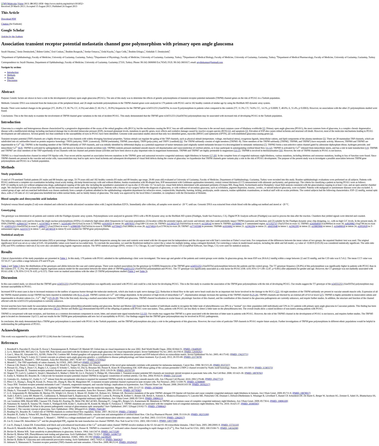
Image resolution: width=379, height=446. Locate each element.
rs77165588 (195, 226)
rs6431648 (273, 226)
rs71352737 (271, 223)
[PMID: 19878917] (301, 393)
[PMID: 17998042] (157, 406)
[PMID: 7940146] (97, 409)
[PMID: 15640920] (192, 349)
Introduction (13, 72)
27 (321, 295)
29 (134, 306)
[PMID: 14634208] (229, 428)
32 (81, 308)
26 (256, 295)
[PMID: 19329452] (128, 442)
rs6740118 (50, 229)
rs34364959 (315, 223)
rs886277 (43, 226)
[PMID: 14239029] (102, 437)
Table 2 (4, 266)
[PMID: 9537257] (221, 365)
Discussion (12, 80)
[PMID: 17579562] (96, 359)
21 (157, 291)
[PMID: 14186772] (112, 434)
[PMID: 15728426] (91, 362)
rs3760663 (237, 223)
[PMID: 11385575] (264, 367)
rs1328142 (207, 223)
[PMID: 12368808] (196, 382)
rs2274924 (151, 226)
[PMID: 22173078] (193, 357)
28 (56, 298)
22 (277, 291)
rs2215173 (25, 229)
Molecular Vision (15, 3)
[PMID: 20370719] (126, 370)
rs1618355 (107, 223)
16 (281, 150)
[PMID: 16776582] (132, 390)
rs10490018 (339, 226)
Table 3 (16, 266)
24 (87, 295)
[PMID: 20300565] (250, 403)
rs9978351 (130, 223)
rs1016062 (228, 226)
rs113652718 (173, 223)
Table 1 (63, 258)
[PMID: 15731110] (230, 425)
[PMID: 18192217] (201, 384)
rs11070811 (44, 223)
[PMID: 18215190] (200, 414)
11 (267, 148)
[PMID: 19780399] (154, 387)
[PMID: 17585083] (128, 411)
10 (104, 148)
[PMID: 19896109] (279, 401)
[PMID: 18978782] (254, 373)
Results (10, 77)
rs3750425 (117, 226)
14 (235, 150)
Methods (11, 75)
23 (84, 295)
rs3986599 (75, 226)
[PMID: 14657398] (168, 421)
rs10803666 (317, 226)
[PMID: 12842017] (176, 417)
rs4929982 (350, 223)
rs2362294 (250, 226)
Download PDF (8, 19)
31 (58, 308)
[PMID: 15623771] (239, 354)
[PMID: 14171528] (110, 431)
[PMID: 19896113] (154, 398)
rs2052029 (363, 226)
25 (253, 295)
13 (367, 148)
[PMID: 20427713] (214, 379)
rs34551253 (10, 226)
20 (214, 155)
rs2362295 (294, 226)
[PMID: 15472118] (173, 375)
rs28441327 (22, 223)
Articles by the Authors (12, 36)
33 (145, 313)
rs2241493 (66, 223)
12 (270, 148)
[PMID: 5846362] (114, 439)
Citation (5, 24)
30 (55, 308)
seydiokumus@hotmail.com (210, 62)
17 (211, 155)
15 (238, 150)
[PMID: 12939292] (193, 351)
